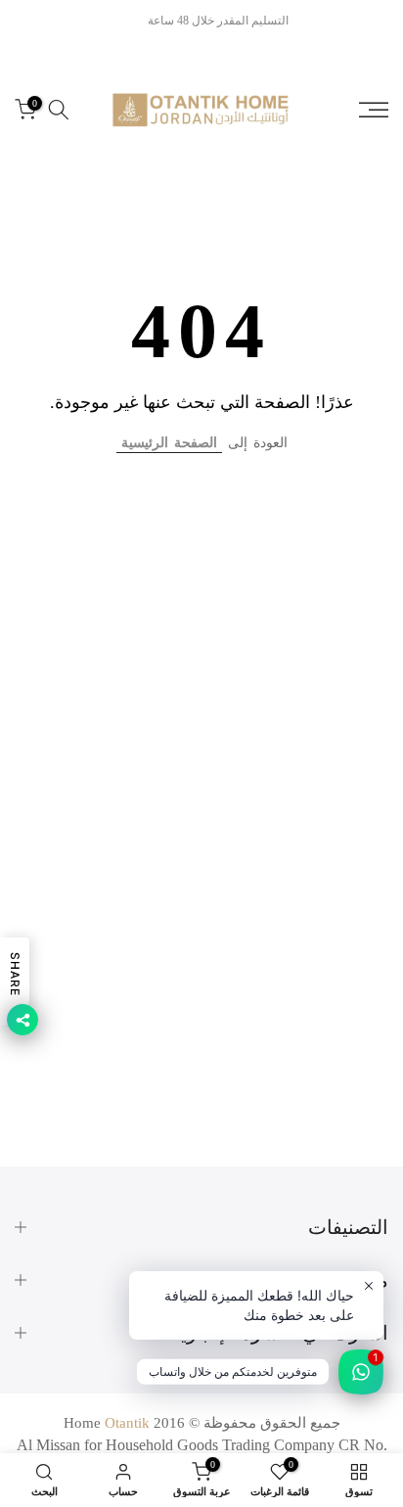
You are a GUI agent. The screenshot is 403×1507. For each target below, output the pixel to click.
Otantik (127, 1423)
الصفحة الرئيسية (169, 442)
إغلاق (28, 20)
